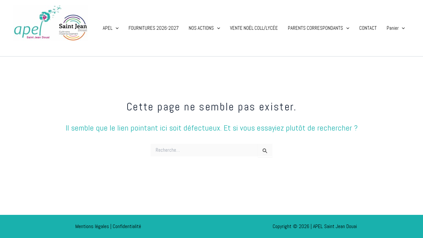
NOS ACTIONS (201, 28)
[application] (115, 28)
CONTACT (368, 28)
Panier (393, 28)
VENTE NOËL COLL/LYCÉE (254, 28)
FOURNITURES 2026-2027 (154, 28)
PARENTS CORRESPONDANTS (315, 28)
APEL (107, 28)
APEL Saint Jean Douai (50, 45)
